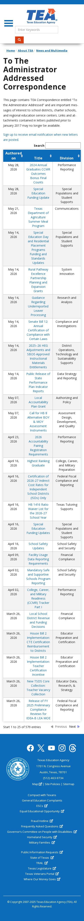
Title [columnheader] (38, 158)
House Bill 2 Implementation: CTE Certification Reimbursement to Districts (38, 642)
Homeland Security (40, 837)
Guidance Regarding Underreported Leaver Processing (38, 306)
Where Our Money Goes (40, 879)
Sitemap (68, 784)
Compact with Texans (42, 795)
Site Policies (52, 784)
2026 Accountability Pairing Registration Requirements (38, 445)
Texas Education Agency (53, 760)
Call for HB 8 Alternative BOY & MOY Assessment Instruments (38, 421)
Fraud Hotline (40, 821)
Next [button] (72, 726)
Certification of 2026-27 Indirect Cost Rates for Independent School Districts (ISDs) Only (38, 487)
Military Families (40, 842)
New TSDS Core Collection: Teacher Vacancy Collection (38, 687)
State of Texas (40, 858)
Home (10, 50)
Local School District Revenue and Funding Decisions (38, 620)
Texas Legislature (40, 868)
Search (19, 39)
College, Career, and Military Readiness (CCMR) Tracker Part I (38, 598)
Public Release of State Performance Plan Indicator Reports (38, 382)
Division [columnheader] (66, 158)
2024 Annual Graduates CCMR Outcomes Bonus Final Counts (38, 173)
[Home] (42, 16)
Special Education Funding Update (38, 193)
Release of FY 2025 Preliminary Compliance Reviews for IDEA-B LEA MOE (38, 709)
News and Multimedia (51, 50)
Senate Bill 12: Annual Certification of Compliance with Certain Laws (38, 330)
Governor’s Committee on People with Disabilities (40, 832)
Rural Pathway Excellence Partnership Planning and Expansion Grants (38, 280)
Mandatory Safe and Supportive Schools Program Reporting (38, 576)
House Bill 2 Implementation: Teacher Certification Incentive (38, 666)
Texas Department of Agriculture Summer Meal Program (38, 217)
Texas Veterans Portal (40, 874)
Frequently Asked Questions (40, 826)
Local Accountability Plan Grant (38, 402)
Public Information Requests (40, 852)
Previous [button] (61, 726)
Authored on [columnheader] (13, 156)
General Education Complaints (42, 800)
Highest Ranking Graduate (38, 463)
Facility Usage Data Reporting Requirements (38, 559)
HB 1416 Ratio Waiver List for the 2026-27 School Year (38, 511)
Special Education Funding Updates (38, 528)
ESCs (40, 806)
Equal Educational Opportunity (40, 811)
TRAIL (40, 863)
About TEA (25, 50)
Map (35, 784)
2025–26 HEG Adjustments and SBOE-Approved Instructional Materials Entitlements (38, 356)
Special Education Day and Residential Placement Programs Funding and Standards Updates (38, 247)
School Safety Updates (38, 546)
